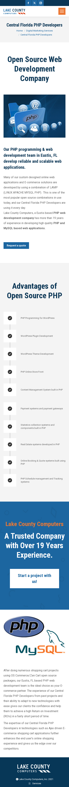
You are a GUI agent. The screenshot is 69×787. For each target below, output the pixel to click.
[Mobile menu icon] (61, 11)
